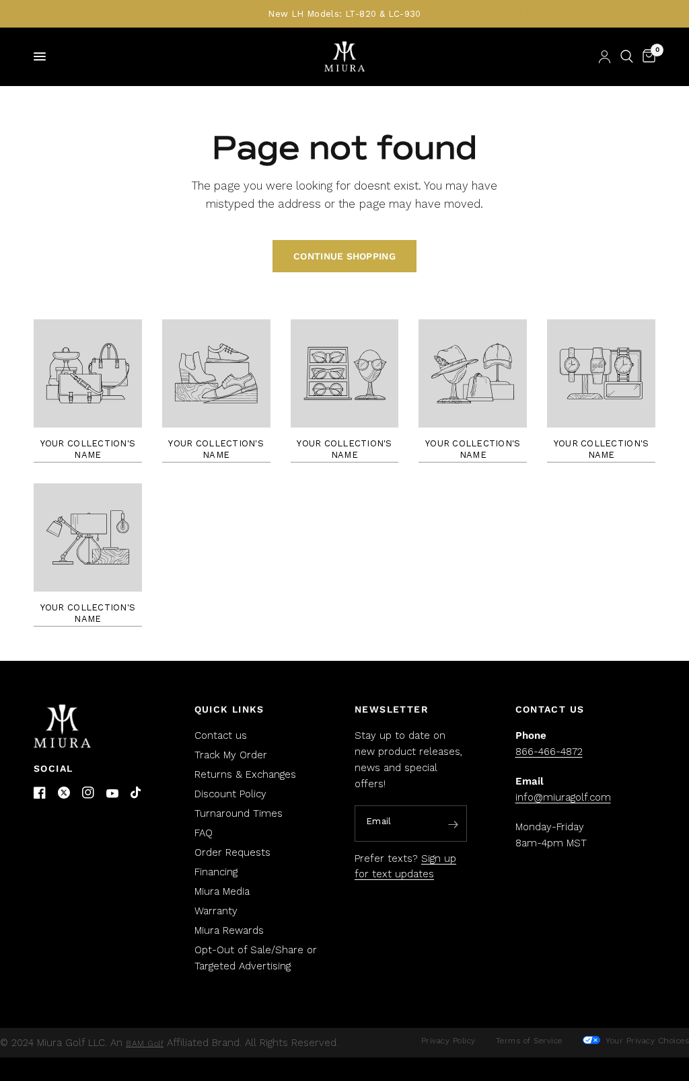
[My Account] (604, 56)
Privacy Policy (448, 1040)
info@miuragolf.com (563, 797)
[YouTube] (112, 793)
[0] (646, 56)
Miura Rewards (229, 930)
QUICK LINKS (229, 709)
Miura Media (222, 891)
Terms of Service (529, 1040)
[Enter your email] (453, 824)
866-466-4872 (549, 752)
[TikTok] (137, 793)
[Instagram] (88, 793)
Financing (216, 872)
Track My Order (230, 755)
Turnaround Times (238, 813)
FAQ (203, 833)
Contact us (220, 735)
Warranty (216, 911)
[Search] (627, 56)
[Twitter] (64, 793)
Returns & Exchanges (245, 774)
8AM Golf (145, 1043)
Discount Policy (230, 794)
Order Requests (232, 852)
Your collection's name (87, 449)
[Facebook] (40, 793)
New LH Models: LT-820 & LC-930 (344, 14)
